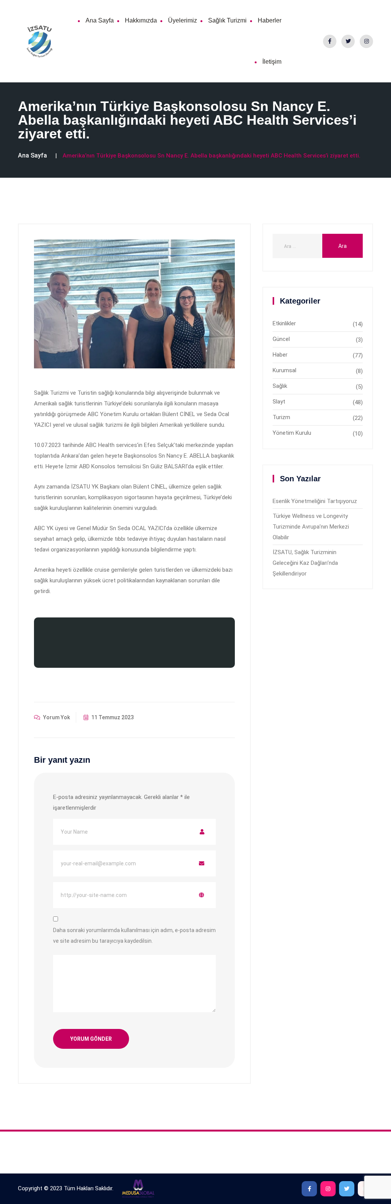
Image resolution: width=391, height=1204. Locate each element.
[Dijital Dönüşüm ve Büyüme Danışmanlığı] (138, 1188)
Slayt (279, 401)
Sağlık (280, 386)
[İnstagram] (366, 41)
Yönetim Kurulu (292, 432)
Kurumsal (284, 370)
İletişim (271, 61)
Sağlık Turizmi (227, 20)
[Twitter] (348, 41)
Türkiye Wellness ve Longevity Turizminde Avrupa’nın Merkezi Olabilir (311, 527)
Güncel (281, 339)
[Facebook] (329, 41)
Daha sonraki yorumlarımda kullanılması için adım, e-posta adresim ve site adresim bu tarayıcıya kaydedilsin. (134, 935)
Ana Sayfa (100, 20)
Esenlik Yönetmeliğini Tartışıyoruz (315, 501)
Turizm (281, 417)
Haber (280, 354)
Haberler (269, 20)
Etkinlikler (284, 323)
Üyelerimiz (182, 20)
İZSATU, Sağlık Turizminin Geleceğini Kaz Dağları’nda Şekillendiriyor (305, 563)
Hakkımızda (141, 20)
